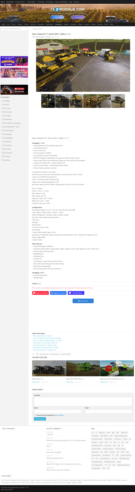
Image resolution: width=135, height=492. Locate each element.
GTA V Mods (61, 482)
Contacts (76, 2)
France (125, 439)
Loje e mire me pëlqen (54, 452)
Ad (92, 432)
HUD (115, 442)
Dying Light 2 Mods (105, 480)
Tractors (19, 24)
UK (106, 465)
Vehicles (33, 24)
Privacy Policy (59, 415)
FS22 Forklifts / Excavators (11, 123)
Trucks (13, 24)
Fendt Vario (117, 439)
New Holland (106, 455)
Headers (66, 24)
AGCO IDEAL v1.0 (37, 379)
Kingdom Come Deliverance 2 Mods (22, 480)
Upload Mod (10, 2)
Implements (49, 24)
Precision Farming (126, 455)
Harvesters (58, 24)
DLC (111, 436)
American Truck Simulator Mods (45, 480)
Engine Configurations (121, 436)
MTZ (127, 452)
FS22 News (49, 2)
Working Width (96, 468)
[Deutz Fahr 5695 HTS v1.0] (83, 368)
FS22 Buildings (7, 138)
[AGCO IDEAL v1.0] (49, 368)
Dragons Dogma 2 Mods (74, 482)
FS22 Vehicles (7, 119)
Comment (37, 395)
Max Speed (95, 452)
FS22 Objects (6, 142)
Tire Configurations (97, 465)
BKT (117, 432)
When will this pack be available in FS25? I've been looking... (66, 440)
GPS (37, 354)
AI (96, 432)
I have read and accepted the (50, 415)
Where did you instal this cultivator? (58, 470)
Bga (113, 432)
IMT (127, 442)
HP (110, 442)
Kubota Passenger (54, 354)
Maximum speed (120, 449)
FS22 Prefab (6, 149)
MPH (122, 452)
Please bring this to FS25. (55, 458)
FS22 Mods (4, 487)
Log (119, 445)
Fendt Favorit (108, 439)
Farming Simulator (97, 439)
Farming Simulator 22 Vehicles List (44, 350)
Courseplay (95, 436)
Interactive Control (44, 354)
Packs (106, 24)
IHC (123, 442)
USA (114, 465)
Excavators (40, 24)
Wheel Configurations (123, 465)
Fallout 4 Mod (20, 482)
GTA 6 (38, 482)
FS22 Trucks (6, 108)
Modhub (112, 452)
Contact (10, 489)
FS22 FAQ (41, 2)
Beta (108, 432)
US (109, 465)
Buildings (73, 24)
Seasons (87, 24)
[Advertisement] (83, 123)
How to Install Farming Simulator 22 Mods (47, 338)
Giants (101, 442)
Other (111, 24)
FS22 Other (6, 160)
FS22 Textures (7, 153)
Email (87, 408)
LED (114, 445)
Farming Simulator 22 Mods (78, 480)
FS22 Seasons (7, 145)
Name (36, 408)
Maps (3, 24)
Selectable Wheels (109, 462)
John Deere (108, 445)
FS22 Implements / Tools (10, 127)
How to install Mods (61, 2)
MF (101, 452)
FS (130, 439)
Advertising (4, 489)
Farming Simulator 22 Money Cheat (45, 345)
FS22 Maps (6, 101)
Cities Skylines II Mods (48, 482)
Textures (100, 24)
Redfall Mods (93, 480)
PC (113, 455)
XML (103, 468)
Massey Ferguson (108, 449)
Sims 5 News (31, 482)
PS (92, 458)
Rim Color (114, 458)
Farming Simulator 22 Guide (42, 336)
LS (122, 445)
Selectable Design (97, 462)
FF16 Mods (116, 480)
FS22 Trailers (6, 116)
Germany (94, 442)
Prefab (93, 24)
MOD (106, 452)
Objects (80, 24)
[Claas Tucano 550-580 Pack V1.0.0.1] (117, 368)
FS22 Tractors (7, 112)
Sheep (119, 462)
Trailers (26, 24)
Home (2, 2)
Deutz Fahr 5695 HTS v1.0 (75, 379)
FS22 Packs (6, 156)
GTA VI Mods (5, 480)
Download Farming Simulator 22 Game (46, 347)
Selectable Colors (124, 458)
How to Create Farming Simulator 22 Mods (47, 340)
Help (70, 2)
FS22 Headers (7, 134)
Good (48, 446)
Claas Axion (124, 432)
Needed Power (96, 455)
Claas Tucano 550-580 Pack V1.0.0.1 (112, 379)
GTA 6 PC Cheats (62, 480)
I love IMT (50, 434)
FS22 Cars (5, 105)
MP (118, 452)
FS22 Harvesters (8, 131)
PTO (97, 458)
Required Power (105, 458)
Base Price (102, 432)
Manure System (96, 449)
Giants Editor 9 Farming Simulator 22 (45, 343)
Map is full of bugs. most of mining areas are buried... (64, 464)
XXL (108, 468)
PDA (117, 455)
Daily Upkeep (104, 436)
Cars (8, 24)
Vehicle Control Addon (66, 354)
